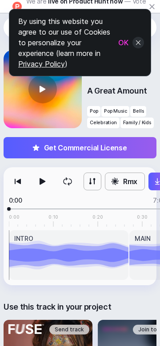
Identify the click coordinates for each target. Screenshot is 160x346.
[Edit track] (92, 181)
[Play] (43, 181)
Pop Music (115, 111)
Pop (94, 111)
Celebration (103, 123)
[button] (43, 89)
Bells (138, 111)
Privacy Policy (41, 63)
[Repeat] (67, 181)
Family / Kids (137, 123)
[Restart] (18, 181)
